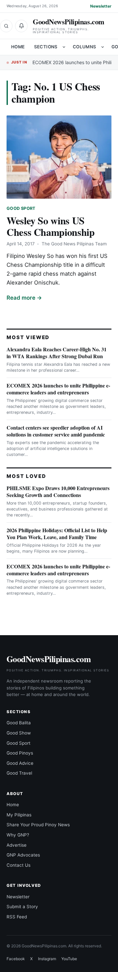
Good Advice (20, 763)
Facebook (16, 958)
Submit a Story (22, 906)
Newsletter (100, 6)
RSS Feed (17, 916)
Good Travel (19, 773)
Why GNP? (18, 834)
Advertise (17, 845)
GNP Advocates (23, 855)
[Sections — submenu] (64, 47)
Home (18, 46)
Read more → (24, 297)
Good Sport (21, 208)
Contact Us (18, 865)
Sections (46, 46)
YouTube (69, 958)
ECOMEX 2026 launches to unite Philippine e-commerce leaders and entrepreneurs (58, 389)
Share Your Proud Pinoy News (38, 824)
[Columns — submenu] (102, 47)
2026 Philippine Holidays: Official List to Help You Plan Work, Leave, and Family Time (57, 533)
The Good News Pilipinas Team (74, 243)
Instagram (47, 958)
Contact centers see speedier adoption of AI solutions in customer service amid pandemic (56, 431)
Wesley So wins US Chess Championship (50, 226)
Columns (84, 46)
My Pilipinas (19, 814)
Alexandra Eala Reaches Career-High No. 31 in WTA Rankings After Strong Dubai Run (57, 352)
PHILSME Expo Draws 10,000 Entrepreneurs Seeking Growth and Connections (58, 491)
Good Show (19, 732)
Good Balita (19, 722)
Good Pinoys (20, 753)
